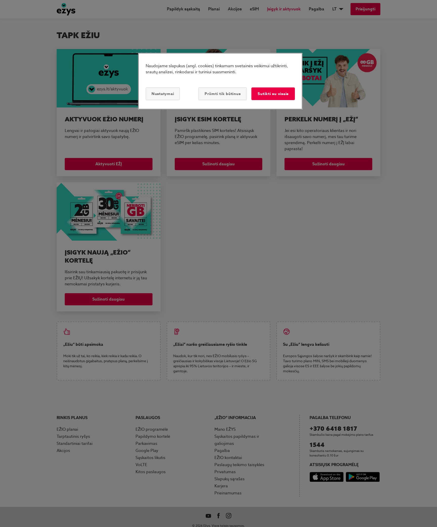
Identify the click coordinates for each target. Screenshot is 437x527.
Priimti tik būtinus (223, 94)
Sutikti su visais (273, 94)
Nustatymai (162, 94)
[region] (220, 81)
